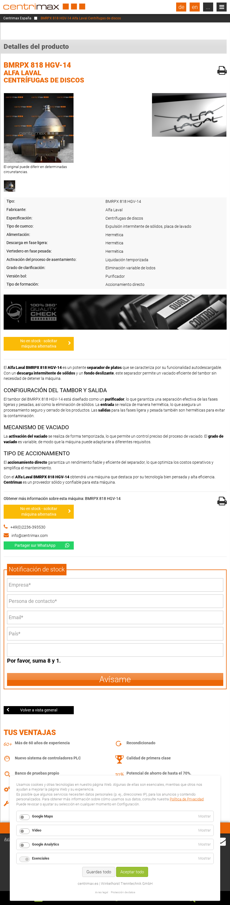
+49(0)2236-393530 (27, 527)
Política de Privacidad (187, 799)
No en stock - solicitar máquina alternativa (38, 344)
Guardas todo (98, 871)
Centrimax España (17, 18)
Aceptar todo (132, 871)
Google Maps (42, 816)
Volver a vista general (38, 710)
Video (36, 830)
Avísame (115, 679)
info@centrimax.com (30, 535)
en (195, 7)
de (181, 7)
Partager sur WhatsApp (35, 545)
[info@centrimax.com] (221, 841)
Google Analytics (45, 844)
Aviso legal (101, 892)
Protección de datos (123, 892)
